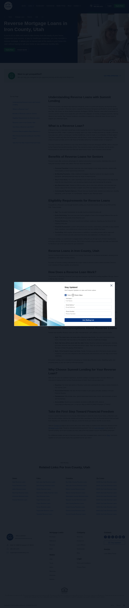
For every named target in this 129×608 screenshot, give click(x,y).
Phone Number (70, 311)
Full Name (69, 298)
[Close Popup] (111, 285)
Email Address (70, 305)
